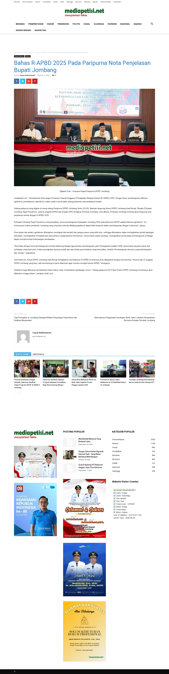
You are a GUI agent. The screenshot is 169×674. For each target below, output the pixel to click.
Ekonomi (78, 2)
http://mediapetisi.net (38, 336)
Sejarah (95, 2)
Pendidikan (47, 2)
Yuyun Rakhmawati (27, 75)
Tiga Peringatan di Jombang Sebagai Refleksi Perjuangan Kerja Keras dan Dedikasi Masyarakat (45, 319)
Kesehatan (117, 2)
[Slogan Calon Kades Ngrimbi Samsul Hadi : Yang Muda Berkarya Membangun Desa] (69, 454)
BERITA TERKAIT (23, 354)
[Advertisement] (84, 42)
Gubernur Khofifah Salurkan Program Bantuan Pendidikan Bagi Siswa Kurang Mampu (54, 382)
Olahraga (70, 2)
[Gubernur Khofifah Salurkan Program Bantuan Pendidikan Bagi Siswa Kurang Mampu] (56, 368)
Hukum (37, 2)
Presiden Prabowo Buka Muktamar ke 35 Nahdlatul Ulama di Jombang (113, 382)
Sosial (62, 2)
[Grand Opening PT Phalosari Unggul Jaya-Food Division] (69, 468)
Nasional (87, 2)
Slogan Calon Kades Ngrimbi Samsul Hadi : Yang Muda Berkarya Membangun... (91, 454)
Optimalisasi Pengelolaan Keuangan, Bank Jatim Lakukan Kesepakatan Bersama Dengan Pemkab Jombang (124, 319)
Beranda (17, 2)
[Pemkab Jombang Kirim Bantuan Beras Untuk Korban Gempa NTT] (142, 368)
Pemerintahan (27, 2)
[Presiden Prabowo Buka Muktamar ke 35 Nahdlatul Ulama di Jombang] (113, 368)
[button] (152, 24)
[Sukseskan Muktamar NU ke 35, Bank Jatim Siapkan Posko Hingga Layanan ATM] (84, 368)
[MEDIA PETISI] (84, 12)
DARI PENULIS (38, 354)
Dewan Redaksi (105, 2)
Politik (55, 2)
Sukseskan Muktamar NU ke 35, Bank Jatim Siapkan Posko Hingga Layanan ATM (84, 382)
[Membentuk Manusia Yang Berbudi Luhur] (69, 442)
